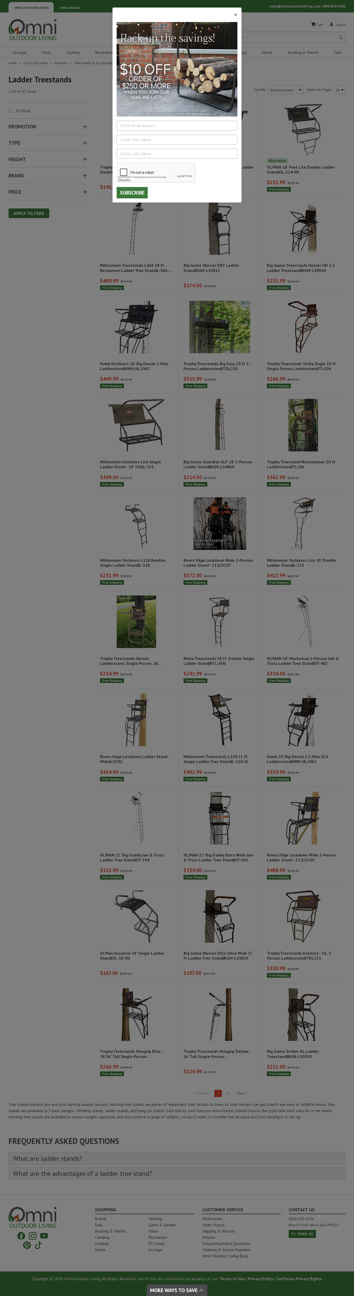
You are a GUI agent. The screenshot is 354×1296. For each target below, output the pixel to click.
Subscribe (132, 192)
